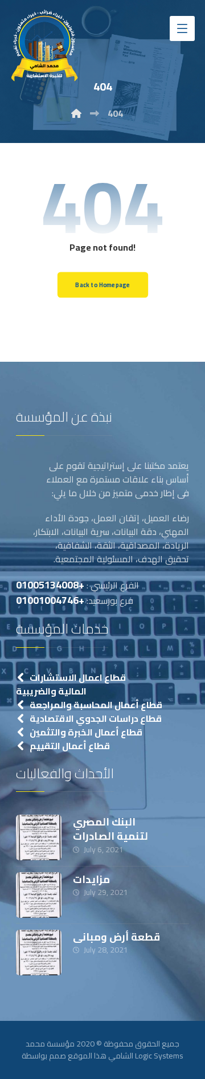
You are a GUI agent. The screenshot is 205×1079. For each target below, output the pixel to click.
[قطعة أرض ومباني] (39, 952)
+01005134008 (50, 584)
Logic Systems (159, 1055)
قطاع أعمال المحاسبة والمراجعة (96, 704)
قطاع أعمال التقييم (70, 745)
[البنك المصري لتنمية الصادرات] (39, 837)
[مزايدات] (39, 895)
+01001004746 (50, 600)
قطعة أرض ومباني (116, 936)
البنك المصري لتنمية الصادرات (110, 828)
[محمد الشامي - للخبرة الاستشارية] (44, 45)
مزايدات (91, 879)
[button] (182, 28)
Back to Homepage (102, 285)
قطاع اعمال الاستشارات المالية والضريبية (71, 684)
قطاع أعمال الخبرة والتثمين (86, 732)
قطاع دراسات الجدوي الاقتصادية (96, 718)
